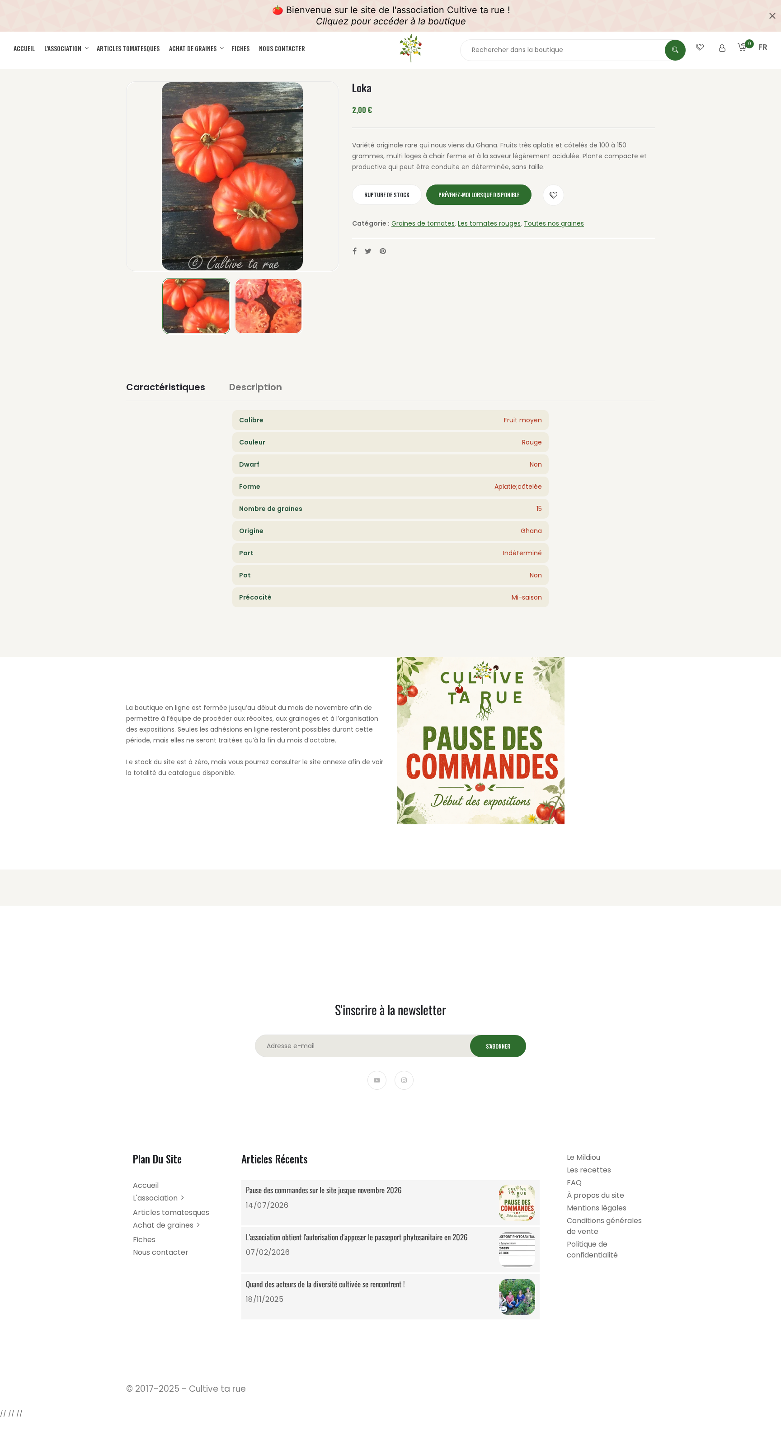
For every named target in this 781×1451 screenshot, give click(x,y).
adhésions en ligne (239, 729)
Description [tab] (255, 387)
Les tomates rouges (489, 223)
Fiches (240, 48)
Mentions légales (596, 1208)
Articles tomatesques (128, 48)
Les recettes (589, 1170)
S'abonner (498, 1046)
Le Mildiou (583, 1157)
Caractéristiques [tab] (165, 387)
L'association (63, 48)
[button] (762, 57)
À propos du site (595, 1195)
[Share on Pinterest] (383, 251)
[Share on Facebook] (355, 251)
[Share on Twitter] (368, 251)
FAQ (574, 1182)
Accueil (24, 48)
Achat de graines (193, 48)
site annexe (328, 761)
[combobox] (573, 50)
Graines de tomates (423, 223)
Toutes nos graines (554, 223)
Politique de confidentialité (592, 1249)
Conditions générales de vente (604, 1226)
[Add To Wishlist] (553, 195)
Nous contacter (282, 48)
